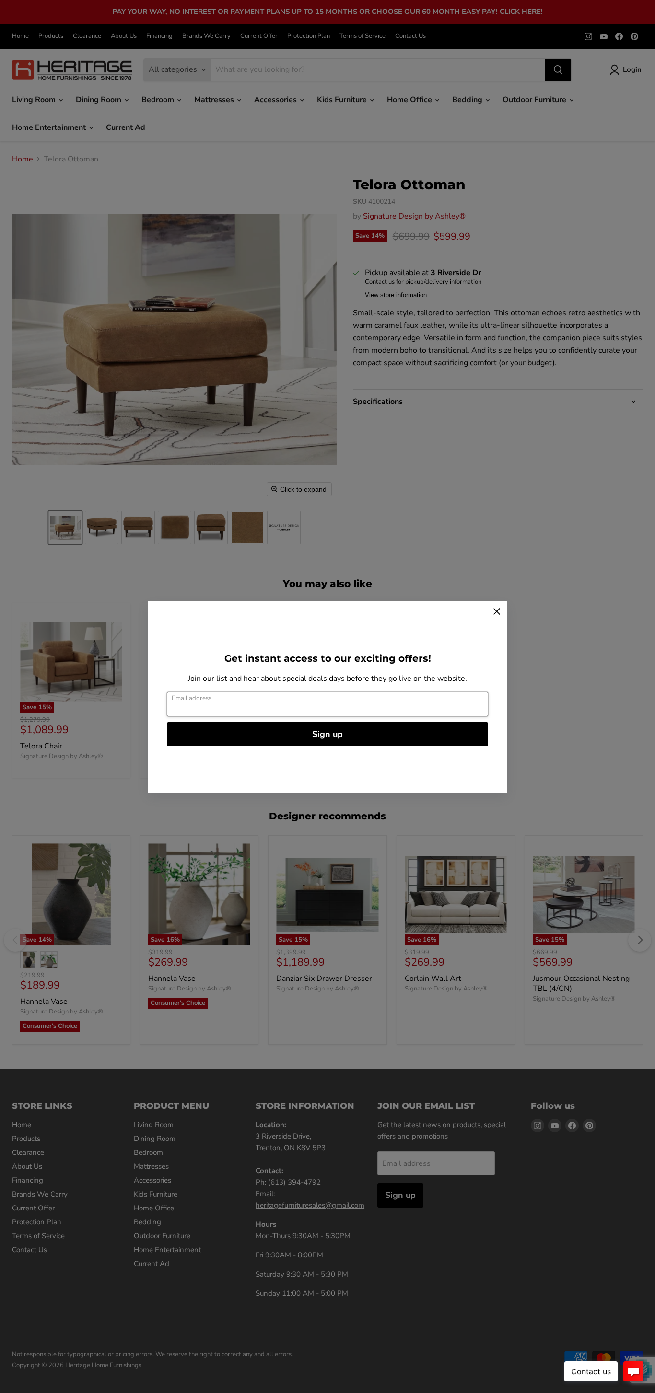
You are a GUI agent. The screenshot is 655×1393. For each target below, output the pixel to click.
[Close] (496, 611)
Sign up (327, 734)
